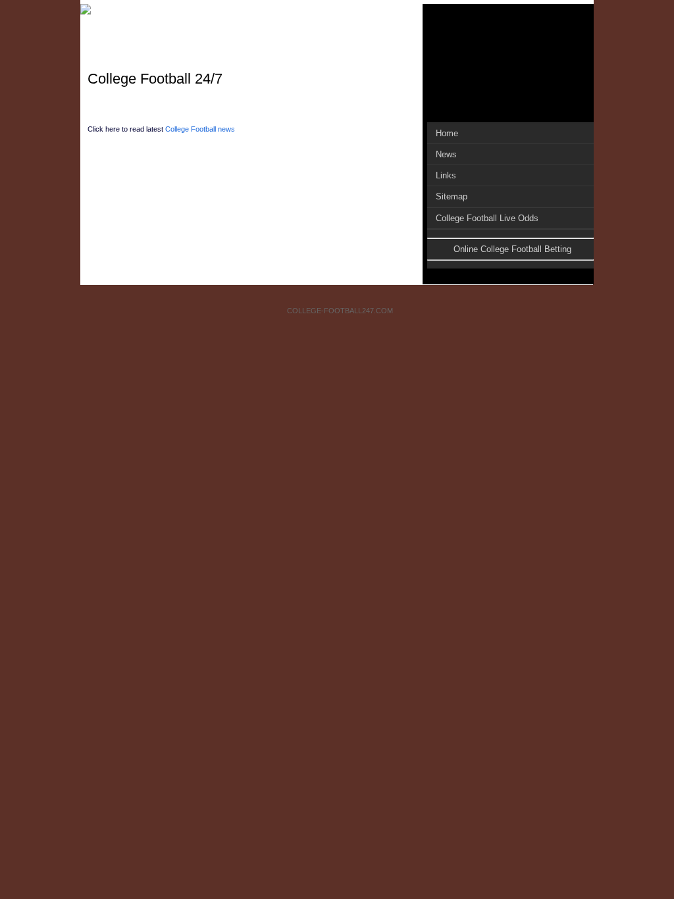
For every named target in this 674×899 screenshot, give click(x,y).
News (446, 154)
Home (447, 133)
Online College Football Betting (512, 249)
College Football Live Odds (487, 218)
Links (446, 175)
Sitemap (451, 196)
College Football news (200, 129)
